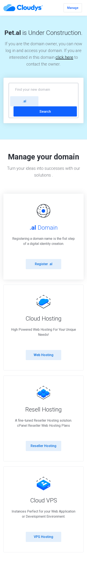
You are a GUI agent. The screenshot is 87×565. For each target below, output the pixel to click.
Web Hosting (43, 355)
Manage (72, 8)
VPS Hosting (43, 537)
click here (64, 57)
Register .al (43, 264)
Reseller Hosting (43, 446)
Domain (44, 227)
